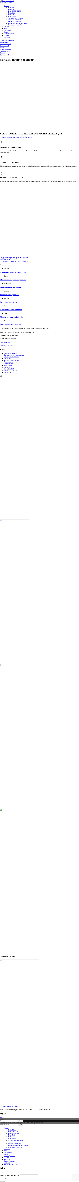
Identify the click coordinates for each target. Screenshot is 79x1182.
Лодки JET (7, 372)
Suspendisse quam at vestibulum (13, 272)
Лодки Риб (7, 358)
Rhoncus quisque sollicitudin (11, 317)
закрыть (2, 1117)
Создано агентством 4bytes (9, 1106)
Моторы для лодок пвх (11, 360)
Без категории (8, 364)
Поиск (20, 1121)
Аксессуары (8, 365)
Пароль (3, 1179)
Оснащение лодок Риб (11, 357)
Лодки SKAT (8, 367)
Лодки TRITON (9, 369)
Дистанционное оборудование (14, 355)
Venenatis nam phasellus (9, 295)
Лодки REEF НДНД (10, 370)
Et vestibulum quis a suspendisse (13, 280)
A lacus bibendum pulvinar (11, 310)
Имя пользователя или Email (10, 1175)
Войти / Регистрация (11, 1164)
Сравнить (7, 1163)
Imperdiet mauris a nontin (10, 287)
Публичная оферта (6, 342)
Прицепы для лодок (10, 362)
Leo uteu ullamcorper (8, 302)
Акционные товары (10, 353)
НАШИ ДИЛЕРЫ (6, 345)
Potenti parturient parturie (10, 325)
